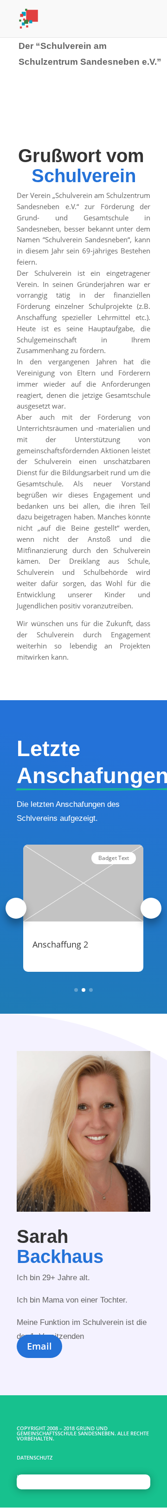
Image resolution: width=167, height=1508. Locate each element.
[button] (16, 908)
